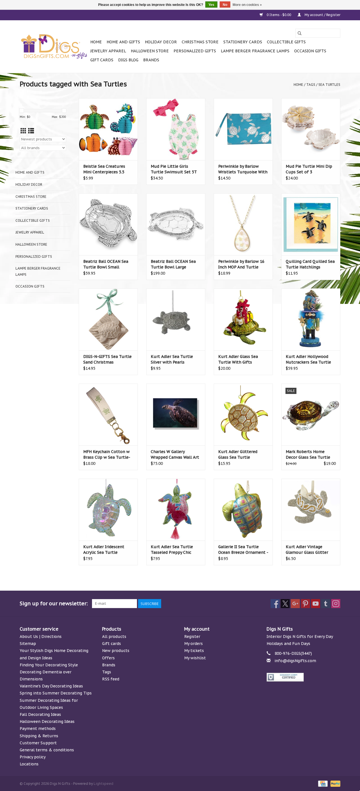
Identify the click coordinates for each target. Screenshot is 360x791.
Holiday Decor (161, 41)
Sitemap (28, 643)
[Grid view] (23, 131)
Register (192, 636)
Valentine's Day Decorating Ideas (51, 686)
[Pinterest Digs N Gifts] (305, 603)
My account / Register (322, 15)
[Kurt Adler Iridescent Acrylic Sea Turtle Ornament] (108, 510)
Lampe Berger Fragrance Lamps (255, 50)
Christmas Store (200, 41)
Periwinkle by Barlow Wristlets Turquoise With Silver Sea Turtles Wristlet (242, 169)
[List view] (31, 131)
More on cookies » (247, 5)
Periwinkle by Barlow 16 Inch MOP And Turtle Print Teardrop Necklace (241, 264)
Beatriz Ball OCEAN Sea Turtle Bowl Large (173, 264)
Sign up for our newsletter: (54, 603)
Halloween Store (150, 50)
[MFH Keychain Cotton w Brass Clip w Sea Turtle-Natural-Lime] (108, 414)
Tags (310, 84)
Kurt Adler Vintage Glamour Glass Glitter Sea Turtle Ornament (307, 549)
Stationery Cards (242, 41)
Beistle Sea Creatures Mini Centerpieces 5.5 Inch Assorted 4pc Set (104, 169)
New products (115, 650)
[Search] (299, 33)
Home (96, 41)
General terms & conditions (47, 749)
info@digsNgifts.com (295, 660)
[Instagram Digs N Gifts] (335, 603)
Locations (29, 764)
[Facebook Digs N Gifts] (275, 603)
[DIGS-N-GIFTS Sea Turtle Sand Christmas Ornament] (108, 319)
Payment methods (38, 728)
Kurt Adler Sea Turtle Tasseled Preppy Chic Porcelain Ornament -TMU (172, 549)
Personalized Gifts (195, 50)
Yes (211, 5)
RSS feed (110, 679)
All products (114, 636)
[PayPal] (334, 783)
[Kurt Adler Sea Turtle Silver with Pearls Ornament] (175, 319)
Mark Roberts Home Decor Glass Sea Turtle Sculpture (308, 454)
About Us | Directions (41, 636)
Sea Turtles (329, 84)
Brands (151, 59)
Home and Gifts (123, 41)
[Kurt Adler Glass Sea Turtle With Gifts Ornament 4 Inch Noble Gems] (243, 319)
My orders (193, 643)
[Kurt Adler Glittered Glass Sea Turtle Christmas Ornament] (243, 414)
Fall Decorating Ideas (40, 714)
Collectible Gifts (286, 41)
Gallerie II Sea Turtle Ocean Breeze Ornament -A (243, 549)
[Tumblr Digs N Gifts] (325, 603)
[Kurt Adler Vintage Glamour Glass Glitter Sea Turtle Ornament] (310, 510)
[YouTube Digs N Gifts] (315, 603)
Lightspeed (103, 783)
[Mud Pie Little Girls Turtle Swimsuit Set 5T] (175, 129)
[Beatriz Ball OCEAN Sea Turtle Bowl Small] (108, 224)
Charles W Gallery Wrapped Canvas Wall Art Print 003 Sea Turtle (175, 454)
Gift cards (101, 59)
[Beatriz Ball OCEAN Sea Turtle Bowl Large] (175, 224)
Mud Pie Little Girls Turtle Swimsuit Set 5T (174, 169)
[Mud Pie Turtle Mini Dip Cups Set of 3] (310, 129)
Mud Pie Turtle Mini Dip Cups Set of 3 (309, 169)
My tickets (194, 650)
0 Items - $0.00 (279, 15)
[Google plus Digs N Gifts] (295, 603)
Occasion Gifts (310, 50)
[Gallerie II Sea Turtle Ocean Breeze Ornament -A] (243, 510)
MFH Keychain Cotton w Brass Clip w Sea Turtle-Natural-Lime (106, 454)
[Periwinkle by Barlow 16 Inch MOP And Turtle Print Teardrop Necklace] (243, 224)
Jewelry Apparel (108, 50)
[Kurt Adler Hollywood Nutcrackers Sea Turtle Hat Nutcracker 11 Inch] (310, 319)
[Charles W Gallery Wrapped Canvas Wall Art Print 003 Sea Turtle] (175, 414)
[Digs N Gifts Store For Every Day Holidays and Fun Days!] (54, 46)
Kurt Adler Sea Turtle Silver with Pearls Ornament (172, 359)
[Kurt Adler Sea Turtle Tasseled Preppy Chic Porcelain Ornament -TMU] (175, 510)
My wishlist (195, 657)
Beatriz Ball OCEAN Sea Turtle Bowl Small (105, 264)
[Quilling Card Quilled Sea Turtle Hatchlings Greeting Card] (310, 224)
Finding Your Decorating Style (49, 664)
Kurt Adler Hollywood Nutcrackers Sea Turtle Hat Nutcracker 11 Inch (308, 359)
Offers (108, 657)
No (225, 5)
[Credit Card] (322, 783)
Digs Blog (128, 59)
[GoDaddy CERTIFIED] (304, 677)
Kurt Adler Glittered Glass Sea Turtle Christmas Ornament (238, 454)
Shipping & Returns (39, 735)
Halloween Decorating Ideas (47, 721)
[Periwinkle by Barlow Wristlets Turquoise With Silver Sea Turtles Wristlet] (243, 129)
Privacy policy (33, 756)
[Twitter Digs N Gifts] (285, 603)
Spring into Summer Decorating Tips (56, 693)
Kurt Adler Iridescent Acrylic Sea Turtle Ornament (103, 549)
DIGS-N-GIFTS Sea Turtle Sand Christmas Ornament (107, 359)
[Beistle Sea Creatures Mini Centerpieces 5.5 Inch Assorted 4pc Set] (108, 129)
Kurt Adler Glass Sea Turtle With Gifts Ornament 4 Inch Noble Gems (241, 359)
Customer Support (38, 742)
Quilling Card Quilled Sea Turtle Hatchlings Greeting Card (310, 264)
